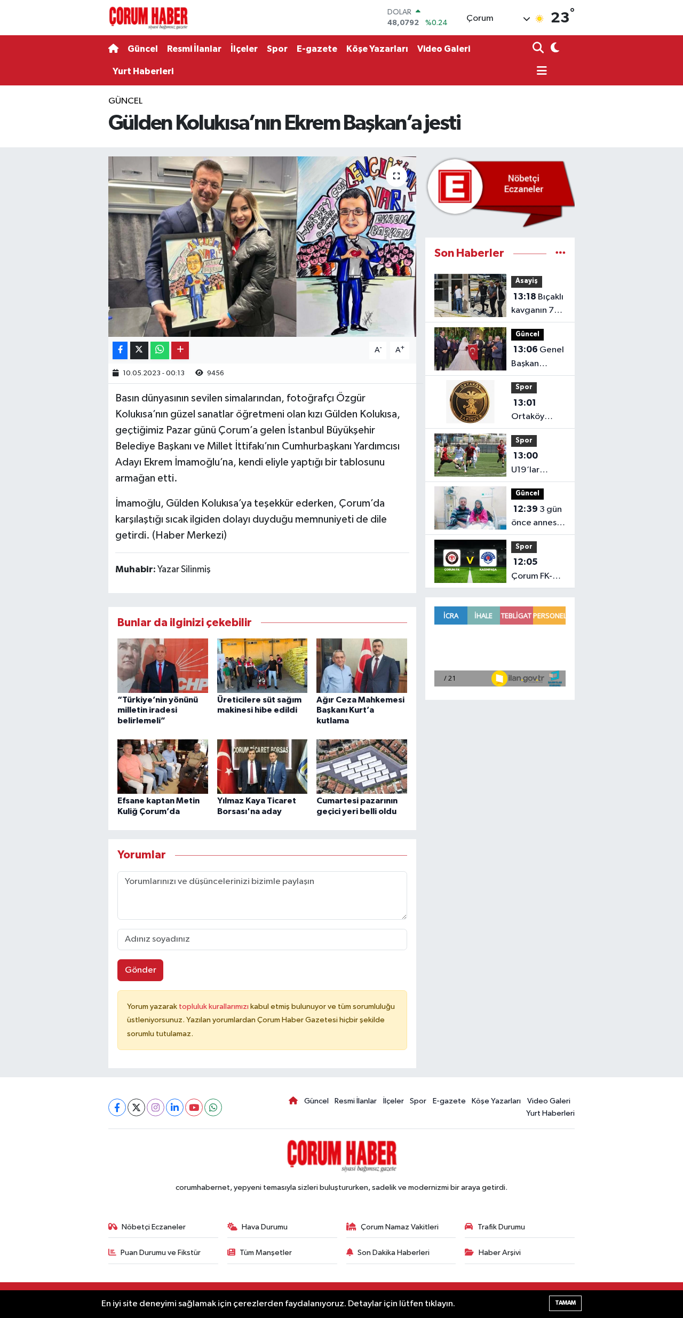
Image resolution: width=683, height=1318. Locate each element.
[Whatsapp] (213, 1107)
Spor (277, 48)
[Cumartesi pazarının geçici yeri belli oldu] (361, 766)
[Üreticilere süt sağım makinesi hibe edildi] (262, 665)
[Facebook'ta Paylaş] (120, 350)
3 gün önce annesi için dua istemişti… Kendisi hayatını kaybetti (536, 517)
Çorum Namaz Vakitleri (400, 1227)
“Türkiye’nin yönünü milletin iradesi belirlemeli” (157, 710)
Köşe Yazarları (377, 48)
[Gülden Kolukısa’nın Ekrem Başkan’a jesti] (262, 246)
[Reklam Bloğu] (500, 192)
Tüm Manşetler (266, 1253)
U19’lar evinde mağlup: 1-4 (534, 464)
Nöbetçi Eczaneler (154, 1227)
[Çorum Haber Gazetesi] (148, 17)
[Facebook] (117, 1107)
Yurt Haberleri (143, 71)
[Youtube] (194, 1107)
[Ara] (539, 48)
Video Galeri (443, 48)
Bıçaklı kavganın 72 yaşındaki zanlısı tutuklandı (537, 305)
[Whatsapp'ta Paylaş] (159, 350)
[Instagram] (155, 1107)
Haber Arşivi (500, 1253)
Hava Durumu (265, 1227)
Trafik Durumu (501, 1227)
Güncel (143, 48)
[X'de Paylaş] (139, 350)
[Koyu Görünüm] (553, 48)
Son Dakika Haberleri (394, 1253)
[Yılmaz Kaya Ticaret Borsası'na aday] (262, 766)
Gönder (140, 970)
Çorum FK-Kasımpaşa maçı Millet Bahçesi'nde (536, 570)
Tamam (565, 1303)
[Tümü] (560, 253)
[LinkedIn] (175, 1107)
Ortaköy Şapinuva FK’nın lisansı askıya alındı (535, 411)
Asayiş (526, 281)
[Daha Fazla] (180, 350)
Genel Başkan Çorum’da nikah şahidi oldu (537, 357)
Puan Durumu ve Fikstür (161, 1253)
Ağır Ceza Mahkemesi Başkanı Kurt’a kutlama (360, 710)
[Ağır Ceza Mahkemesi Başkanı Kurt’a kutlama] (361, 665)
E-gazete (317, 48)
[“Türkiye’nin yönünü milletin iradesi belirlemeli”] (162, 665)
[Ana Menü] (540, 71)
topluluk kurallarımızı (214, 1007)
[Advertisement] (64, 254)
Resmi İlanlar (194, 48)
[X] (136, 1107)
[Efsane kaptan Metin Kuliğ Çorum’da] (162, 766)
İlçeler (244, 48)
